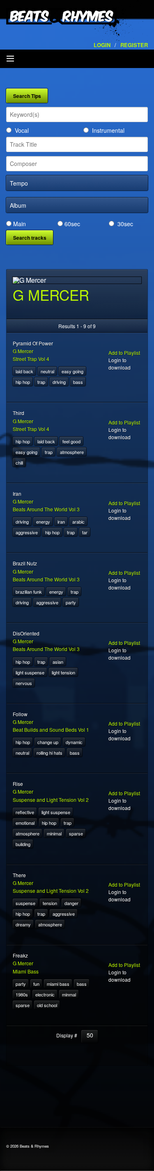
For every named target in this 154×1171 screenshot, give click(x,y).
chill (19, 462)
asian (58, 661)
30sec (125, 224)
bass (78, 382)
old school (47, 1005)
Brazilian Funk (29, 591)
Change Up (47, 742)
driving (59, 382)
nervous (24, 683)
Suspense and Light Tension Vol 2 (51, 799)
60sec (72, 224)
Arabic (78, 521)
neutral (47, 371)
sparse (76, 833)
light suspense (30, 672)
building (23, 844)
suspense (25, 903)
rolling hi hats (49, 752)
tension (50, 903)
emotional (25, 822)
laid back (24, 371)
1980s (22, 994)
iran (61, 521)
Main (19, 224)
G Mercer (23, 350)
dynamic (74, 742)
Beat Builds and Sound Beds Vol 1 (51, 729)
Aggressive (27, 532)
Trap (41, 382)
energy (43, 521)
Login (102, 45)
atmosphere (72, 452)
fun (36, 983)
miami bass (58, 983)
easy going (72, 371)
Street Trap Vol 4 (31, 358)
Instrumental (108, 130)
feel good (71, 441)
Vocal (22, 130)
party (71, 602)
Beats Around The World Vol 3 (46, 509)
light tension (63, 672)
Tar (84, 532)
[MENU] (10, 59)
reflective (25, 812)
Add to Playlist (124, 352)
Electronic (45, 994)
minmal (69, 994)
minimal (54, 833)
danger (71, 903)
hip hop (23, 382)
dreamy (23, 924)
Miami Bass (26, 971)
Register (134, 45)
